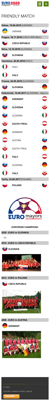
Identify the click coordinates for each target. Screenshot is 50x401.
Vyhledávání (46, 3)
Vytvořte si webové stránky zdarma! (17, 391)
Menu (39, 3)
